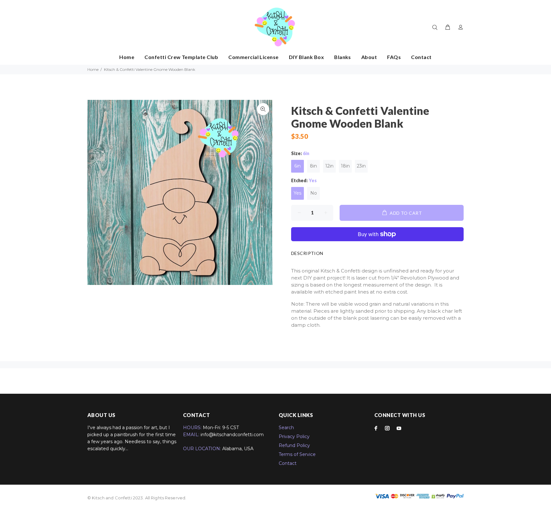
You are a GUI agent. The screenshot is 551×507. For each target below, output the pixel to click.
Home (93, 69)
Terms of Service (297, 454)
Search (286, 427)
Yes (297, 193)
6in (297, 166)
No (313, 193)
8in (313, 166)
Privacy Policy (294, 436)
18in (345, 166)
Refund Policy (294, 445)
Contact (288, 463)
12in (329, 166)
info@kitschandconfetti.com (232, 434)
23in (361, 166)
